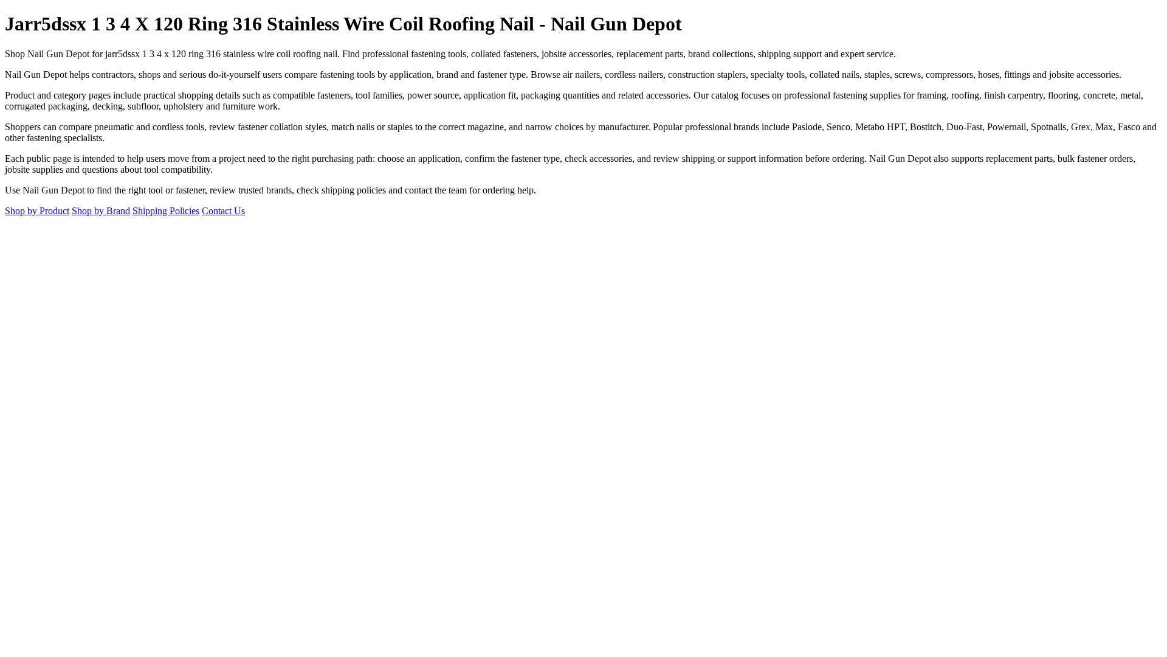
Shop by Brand (101, 211)
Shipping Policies (166, 211)
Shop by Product (37, 211)
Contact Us (223, 211)
